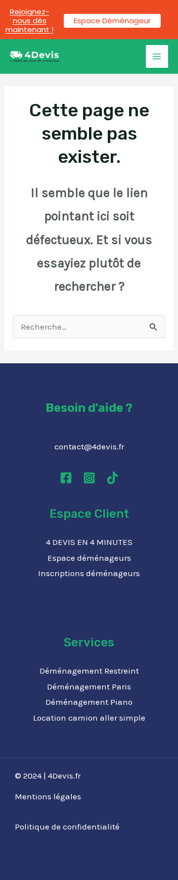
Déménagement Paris (89, 686)
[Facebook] (66, 478)
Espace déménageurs (89, 558)
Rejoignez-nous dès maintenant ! (29, 20)
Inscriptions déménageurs (89, 573)
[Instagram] (89, 478)
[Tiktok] (112, 478)
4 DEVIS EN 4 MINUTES (89, 542)
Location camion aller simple (89, 718)
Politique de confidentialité (67, 826)
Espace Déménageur (112, 20)
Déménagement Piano (89, 702)
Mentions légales (48, 796)
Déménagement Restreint (89, 671)
